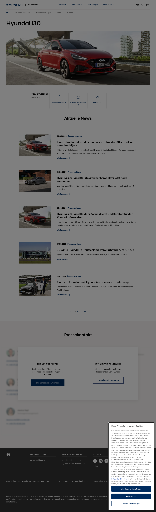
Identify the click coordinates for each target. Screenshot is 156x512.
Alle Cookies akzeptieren (131, 489)
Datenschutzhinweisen (119, 479)
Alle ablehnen (131, 496)
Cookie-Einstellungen (131, 504)
